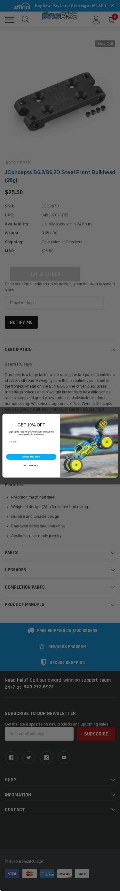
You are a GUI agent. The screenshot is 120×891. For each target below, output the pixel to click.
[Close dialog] (114, 417)
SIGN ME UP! (31, 456)
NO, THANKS (31, 466)
